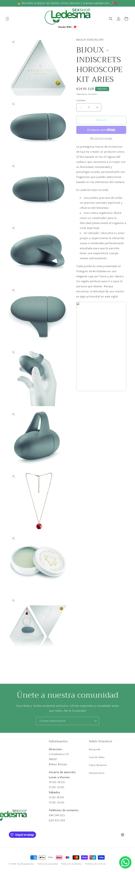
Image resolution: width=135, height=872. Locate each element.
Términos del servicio (95, 864)
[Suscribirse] (95, 721)
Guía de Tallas (96, 757)
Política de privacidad (48, 864)
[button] (7, 19)
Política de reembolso (71, 864)
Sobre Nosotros (98, 765)
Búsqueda (94, 749)
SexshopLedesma (25, 864)
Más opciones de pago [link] (101, 138)
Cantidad (80, 100)
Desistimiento (97, 773)
